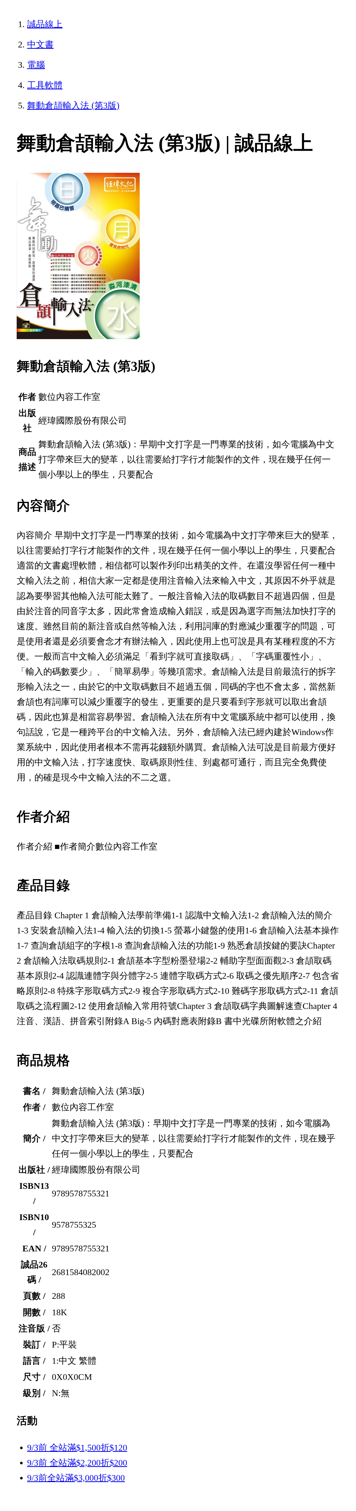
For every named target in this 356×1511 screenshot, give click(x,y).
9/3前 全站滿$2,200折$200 (77, 1462)
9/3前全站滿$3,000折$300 (76, 1478)
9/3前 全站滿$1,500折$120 (77, 1447)
